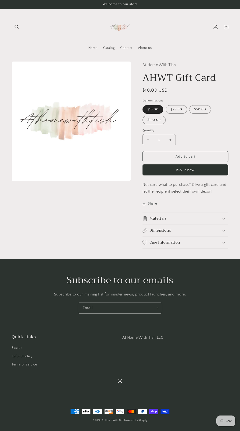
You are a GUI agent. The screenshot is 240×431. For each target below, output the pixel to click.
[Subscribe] (157, 308)
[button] (17, 27)
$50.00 (200, 109)
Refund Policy (22, 356)
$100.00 (154, 120)
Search (17, 348)
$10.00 (152, 109)
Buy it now (185, 170)
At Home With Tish (112, 420)
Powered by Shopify (136, 420)
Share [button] (152, 204)
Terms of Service (24, 364)
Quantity (148, 130)
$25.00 (176, 109)
